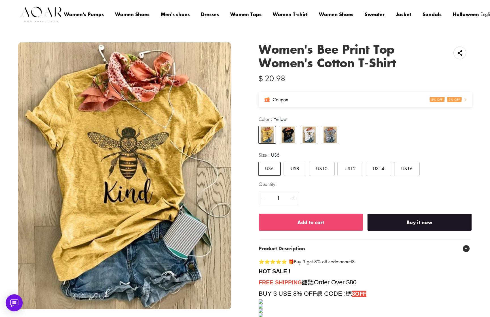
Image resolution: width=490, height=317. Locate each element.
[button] (263, 198)
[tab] (365, 249)
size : (269, 155)
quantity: (268, 184)
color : (273, 119)
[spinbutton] (278, 198)
